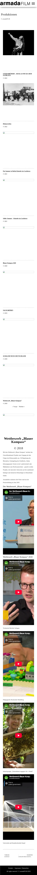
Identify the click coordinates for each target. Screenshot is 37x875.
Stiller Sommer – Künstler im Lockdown (15, 218)
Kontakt (10, 868)
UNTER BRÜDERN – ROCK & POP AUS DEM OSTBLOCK (17, 74)
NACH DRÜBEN (8, 310)
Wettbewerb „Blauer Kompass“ (12, 400)
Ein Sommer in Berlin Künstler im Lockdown (16, 171)
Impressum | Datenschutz (22, 868)
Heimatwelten (7, 124)
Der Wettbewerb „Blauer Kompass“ (17, 486)
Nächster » (22, 406)
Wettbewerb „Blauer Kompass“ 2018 (17, 557)
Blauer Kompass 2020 (9, 263)
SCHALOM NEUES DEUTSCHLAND (14, 356)
